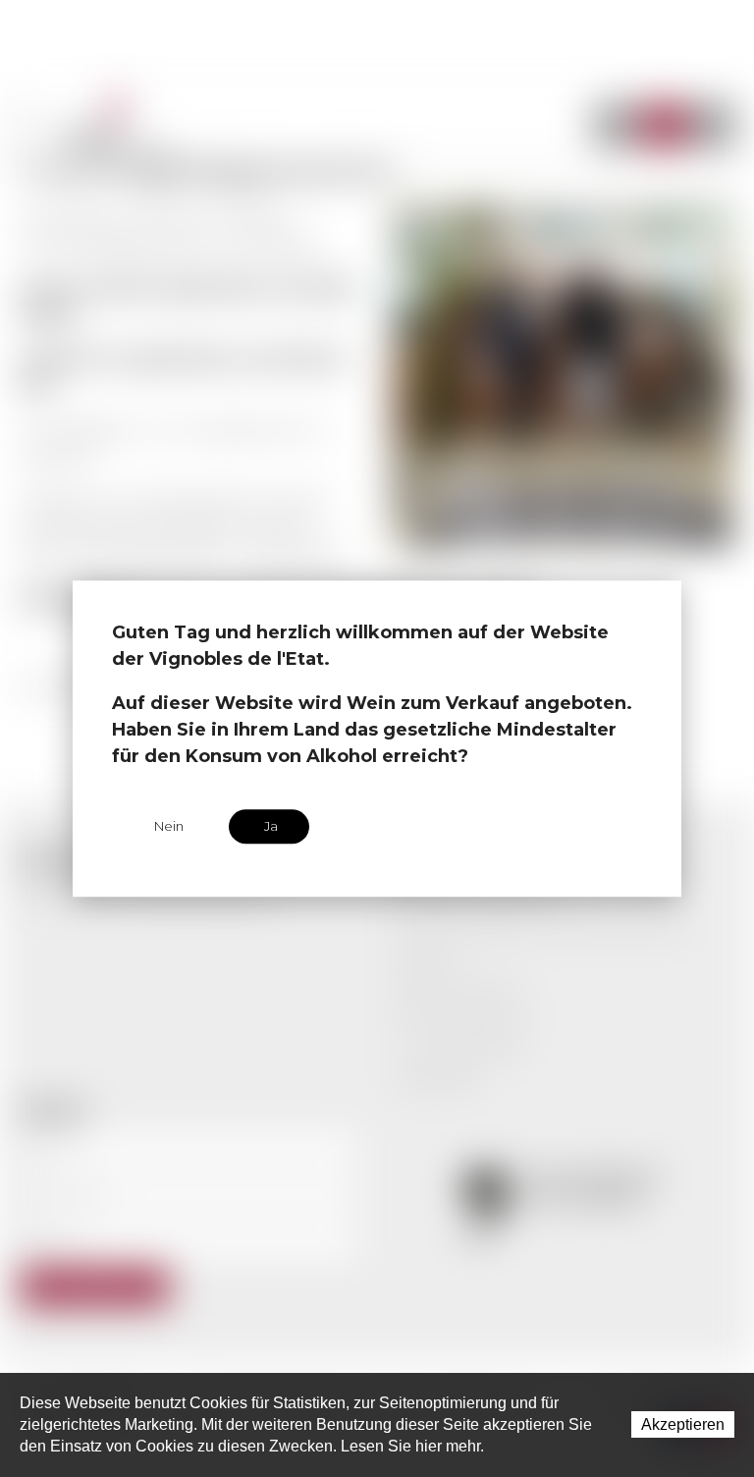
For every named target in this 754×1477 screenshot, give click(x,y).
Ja (271, 826)
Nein (169, 826)
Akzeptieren (683, 1424)
